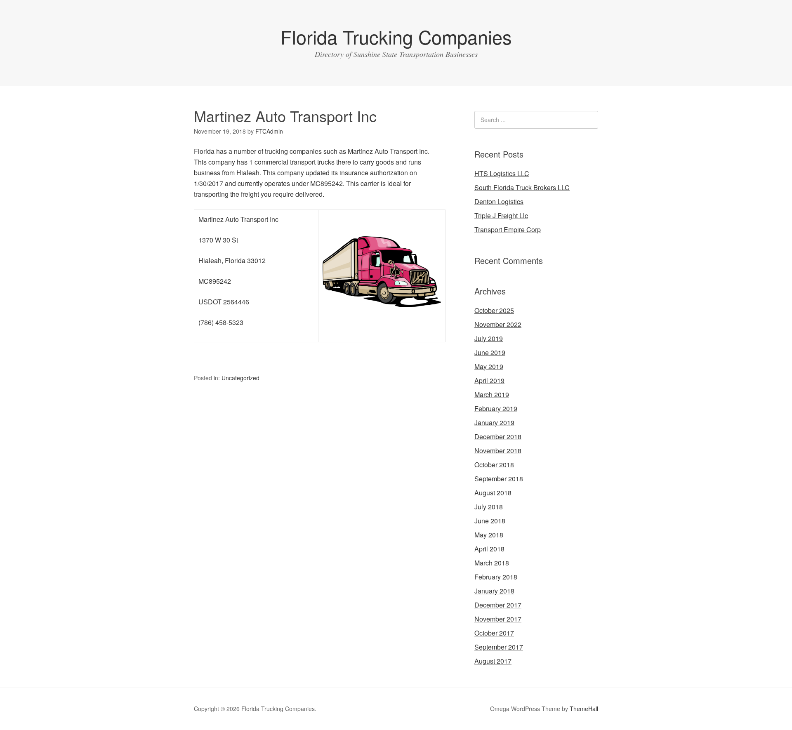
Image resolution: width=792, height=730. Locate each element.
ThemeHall (584, 708)
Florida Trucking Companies (396, 36)
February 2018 (495, 577)
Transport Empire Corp (507, 229)
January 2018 (494, 591)
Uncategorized (240, 378)
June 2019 (489, 352)
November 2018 (497, 450)
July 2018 (488, 506)
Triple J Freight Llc (501, 215)
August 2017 (493, 661)
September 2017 (498, 647)
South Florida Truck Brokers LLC (522, 187)
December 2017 (497, 605)
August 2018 (493, 492)
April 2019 (489, 380)
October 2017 (494, 633)
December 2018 (497, 436)
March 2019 (491, 394)
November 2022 (497, 324)
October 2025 (494, 310)
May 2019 (488, 366)
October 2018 (494, 464)
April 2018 (489, 548)
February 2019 (495, 408)
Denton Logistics (498, 201)
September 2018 (498, 478)
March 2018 (491, 563)
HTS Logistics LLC (501, 173)
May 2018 (488, 534)
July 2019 (488, 338)
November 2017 (497, 619)
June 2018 (489, 520)
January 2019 (494, 422)
